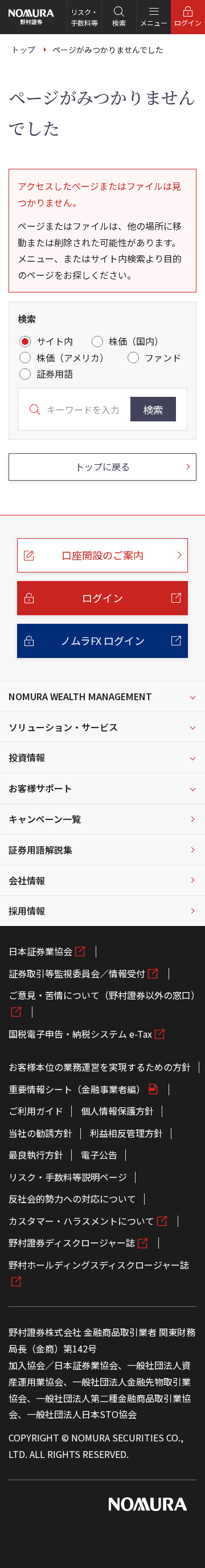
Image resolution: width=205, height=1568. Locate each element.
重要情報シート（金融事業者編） (77, 1089)
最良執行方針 (36, 1154)
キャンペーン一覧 (45, 819)
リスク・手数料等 (84, 17)
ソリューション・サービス (63, 727)
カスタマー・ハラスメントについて (81, 1221)
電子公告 (99, 1154)
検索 (153, 409)
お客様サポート (40, 788)
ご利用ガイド (36, 1111)
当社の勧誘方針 (40, 1133)
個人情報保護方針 (117, 1111)
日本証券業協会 (40, 951)
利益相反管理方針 (126, 1133)
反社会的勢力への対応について (72, 1198)
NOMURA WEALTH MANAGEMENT (80, 696)
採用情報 (27, 910)
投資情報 (27, 757)
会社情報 (27, 880)
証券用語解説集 (40, 849)
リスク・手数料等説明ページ (68, 1177)
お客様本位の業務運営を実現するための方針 (100, 1067)
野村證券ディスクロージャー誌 (72, 1242)
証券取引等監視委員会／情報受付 (77, 973)
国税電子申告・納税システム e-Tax (80, 1034)
